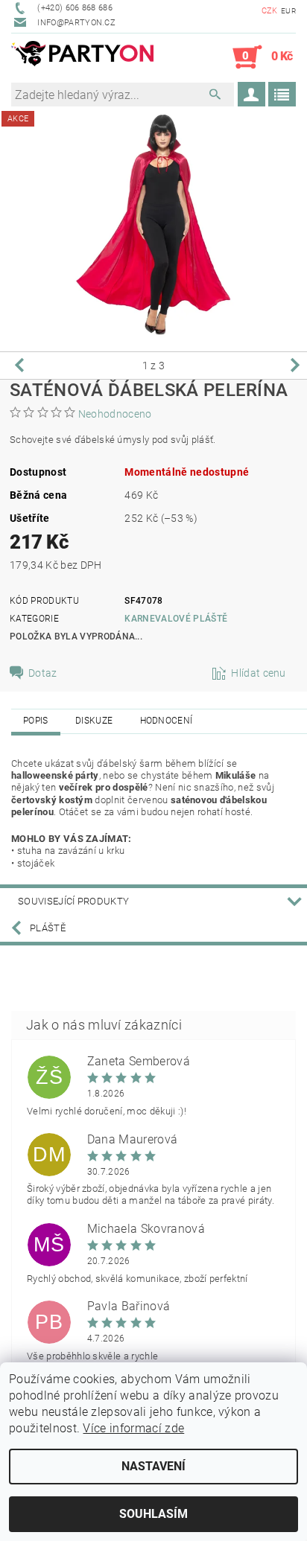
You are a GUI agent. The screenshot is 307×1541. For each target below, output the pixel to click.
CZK (270, 11)
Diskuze (94, 720)
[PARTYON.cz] (82, 57)
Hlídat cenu (258, 673)
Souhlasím (153, 1514)
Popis (35, 720)
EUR (288, 11)
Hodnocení (166, 720)
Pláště (48, 928)
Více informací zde (133, 1428)
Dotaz (42, 673)
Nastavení (153, 1466)
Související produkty (73, 901)
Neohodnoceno (115, 414)
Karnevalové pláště (175, 618)
